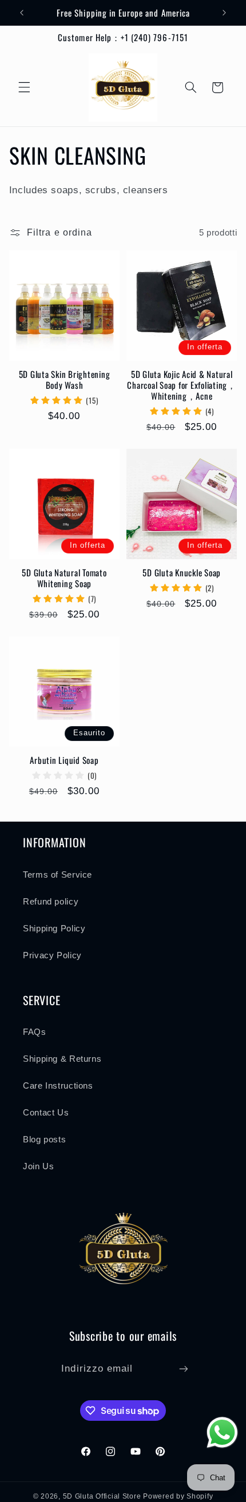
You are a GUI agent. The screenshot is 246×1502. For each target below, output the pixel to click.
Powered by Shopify (178, 1496)
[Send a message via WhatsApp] (222, 1433)
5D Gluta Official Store (102, 1496)
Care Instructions (58, 1085)
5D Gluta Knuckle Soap (181, 572)
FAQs (34, 1032)
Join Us (38, 1166)
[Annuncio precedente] (21, 12)
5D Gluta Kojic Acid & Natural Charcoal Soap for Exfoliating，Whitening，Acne (181, 385)
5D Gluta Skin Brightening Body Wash (64, 380)
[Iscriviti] (183, 1368)
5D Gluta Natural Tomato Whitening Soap (64, 578)
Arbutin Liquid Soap (64, 760)
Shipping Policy (54, 928)
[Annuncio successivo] (224, 12)
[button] (24, 87)
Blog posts (44, 1139)
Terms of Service (57, 874)
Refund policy (50, 901)
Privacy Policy (52, 955)
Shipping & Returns (62, 1058)
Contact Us (46, 1112)
